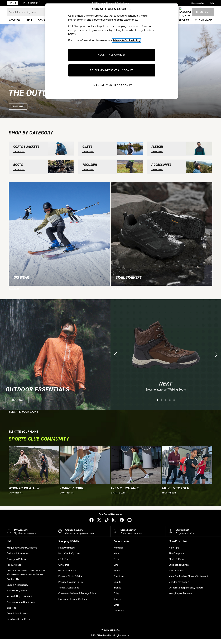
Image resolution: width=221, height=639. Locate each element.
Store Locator (197, 3)
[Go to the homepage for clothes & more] (12, 3)
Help (212, 3)
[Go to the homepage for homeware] (30, 3)
